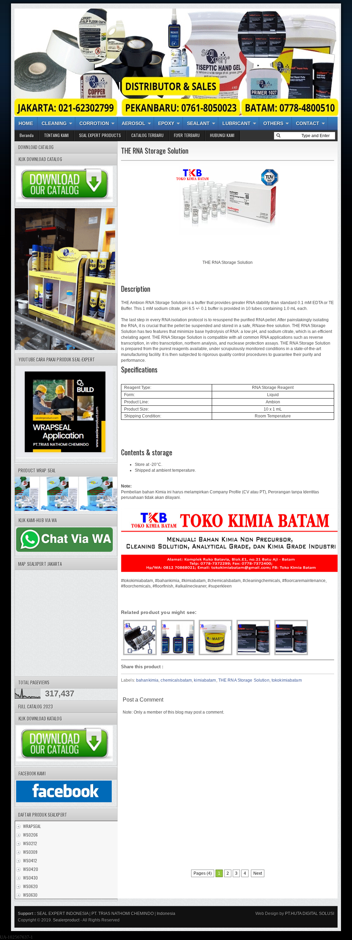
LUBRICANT (236, 123)
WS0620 (30, 886)
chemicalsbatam (176, 680)
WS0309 (30, 852)
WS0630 (30, 895)
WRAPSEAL (32, 826)
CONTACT (307, 123)
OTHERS (273, 123)
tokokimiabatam (287, 680)
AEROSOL (133, 123)
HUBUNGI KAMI (222, 135)
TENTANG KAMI (56, 135)
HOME (26, 123)
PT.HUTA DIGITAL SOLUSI (309, 913)
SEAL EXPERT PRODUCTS (100, 135)
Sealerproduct (66, 920)
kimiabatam (205, 680)
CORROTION (94, 123)
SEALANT (198, 123)
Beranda (27, 135)
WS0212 (30, 843)
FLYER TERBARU (187, 135)
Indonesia (166, 913)
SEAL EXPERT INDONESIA (62, 913)
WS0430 (30, 878)
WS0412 (30, 860)
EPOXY (166, 123)
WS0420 (30, 869)
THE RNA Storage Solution (244, 680)
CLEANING (54, 123)
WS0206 (30, 835)
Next (257, 873)
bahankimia (147, 680)
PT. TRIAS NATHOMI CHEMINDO (122, 913)
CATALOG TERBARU (147, 135)
